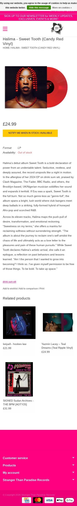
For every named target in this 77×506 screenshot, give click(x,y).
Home (6, 48)
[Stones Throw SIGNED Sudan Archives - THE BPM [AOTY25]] (19, 379)
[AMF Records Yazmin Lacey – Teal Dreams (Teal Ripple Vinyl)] (57, 322)
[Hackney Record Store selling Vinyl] (68, 28)
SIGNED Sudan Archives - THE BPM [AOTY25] (18, 402)
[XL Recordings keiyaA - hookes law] (19, 322)
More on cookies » (62, 7)
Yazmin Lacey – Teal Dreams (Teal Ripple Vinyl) (57, 345)
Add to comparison (28, 288)
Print (42, 288)
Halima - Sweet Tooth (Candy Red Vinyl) (35, 48)
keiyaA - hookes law (14, 343)
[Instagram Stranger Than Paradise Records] (49, 441)
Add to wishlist (10, 288)
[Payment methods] (26, 500)
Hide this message (39, 7)
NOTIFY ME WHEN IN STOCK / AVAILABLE (30, 133)
